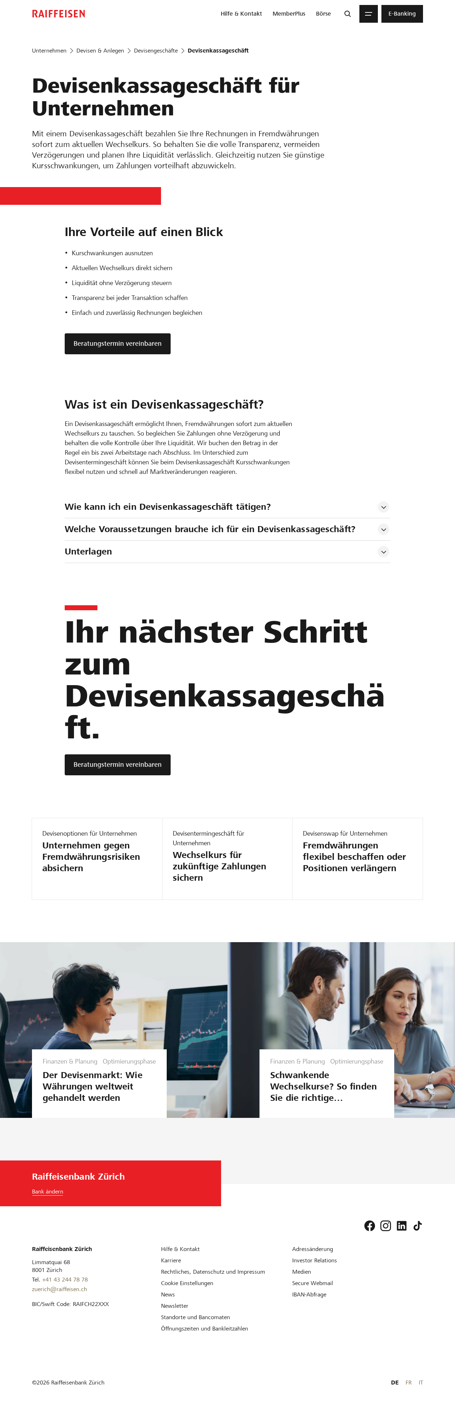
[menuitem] (241, 14)
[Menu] (368, 14)
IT (421, 1382)
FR (409, 1382)
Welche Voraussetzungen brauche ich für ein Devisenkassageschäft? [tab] (210, 529)
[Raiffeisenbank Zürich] (58, 14)
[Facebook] (369, 1225)
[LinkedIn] (401, 1225)
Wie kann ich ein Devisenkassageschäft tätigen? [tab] (168, 507)
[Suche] (347, 14)
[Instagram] (385, 1225)
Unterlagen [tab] (88, 551)
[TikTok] (417, 1225)
